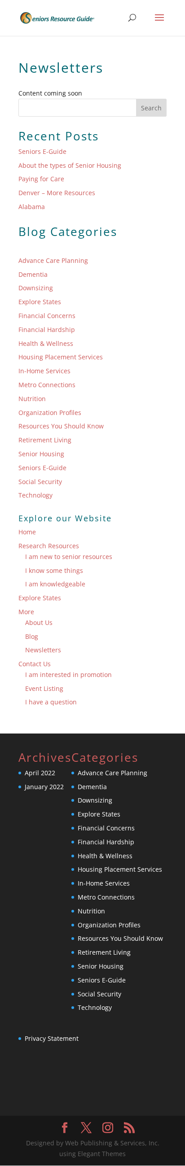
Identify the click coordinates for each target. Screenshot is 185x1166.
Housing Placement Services (60, 357)
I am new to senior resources (68, 556)
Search (151, 108)
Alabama (31, 206)
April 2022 (40, 773)
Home (27, 532)
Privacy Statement (52, 1038)
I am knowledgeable (55, 584)
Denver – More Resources (56, 192)
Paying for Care (41, 179)
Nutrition (32, 398)
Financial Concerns (46, 315)
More (26, 611)
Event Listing (44, 688)
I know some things (54, 570)
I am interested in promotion (68, 674)
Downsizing (35, 288)
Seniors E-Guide (42, 151)
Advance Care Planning (53, 260)
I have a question (51, 702)
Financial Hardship (46, 329)
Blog (31, 636)
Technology (35, 495)
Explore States (39, 301)
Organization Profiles (49, 412)
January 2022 (44, 786)
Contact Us (34, 663)
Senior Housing (41, 454)
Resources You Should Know (61, 426)
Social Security (40, 481)
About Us (39, 622)
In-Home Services (44, 371)
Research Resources (48, 546)
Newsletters (43, 650)
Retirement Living (44, 440)
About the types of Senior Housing (69, 165)
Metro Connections (46, 384)
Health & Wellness (45, 343)
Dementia (33, 274)
